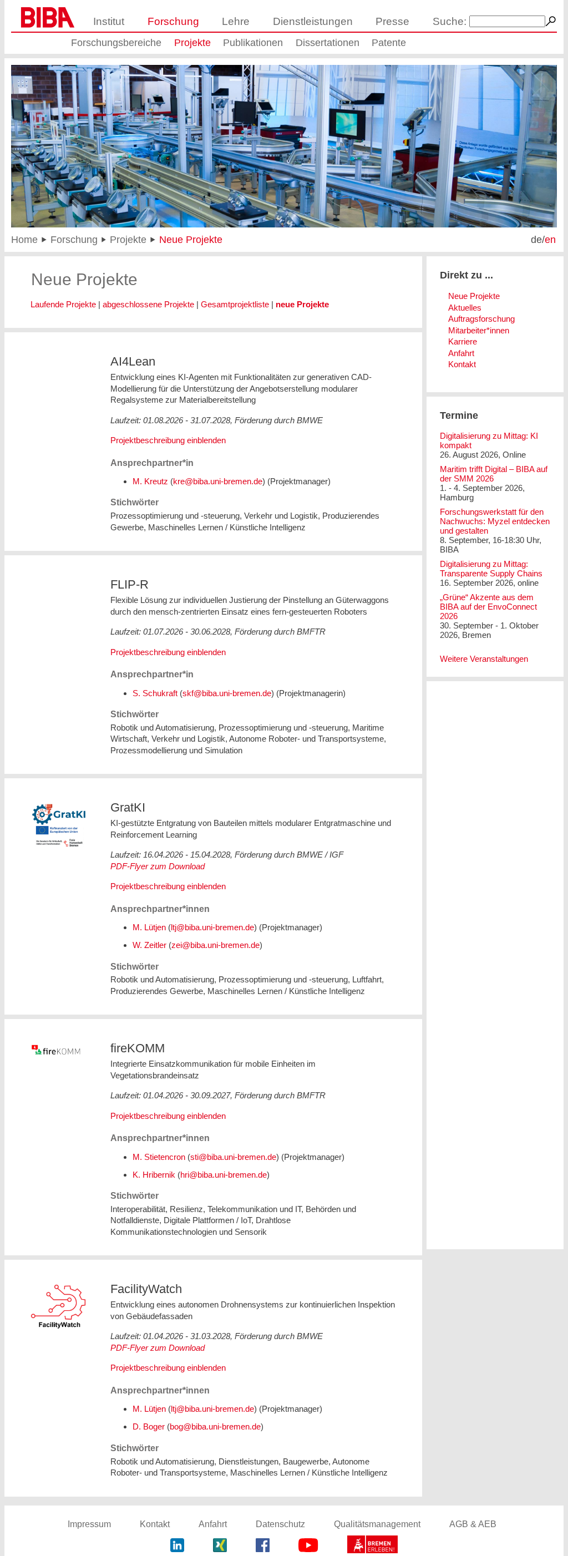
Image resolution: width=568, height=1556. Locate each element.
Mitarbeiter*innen (478, 330)
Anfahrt (461, 353)
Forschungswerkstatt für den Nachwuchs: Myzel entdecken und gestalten (495, 521)
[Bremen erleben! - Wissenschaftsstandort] (372, 1545)
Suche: (449, 21)
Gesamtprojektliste (235, 304)
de (536, 239)
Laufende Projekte (63, 304)
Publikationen (253, 42)
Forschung (173, 21)
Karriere (462, 341)
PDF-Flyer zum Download (157, 866)
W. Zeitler (149, 945)
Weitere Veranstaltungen (484, 658)
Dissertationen (327, 42)
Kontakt (462, 364)
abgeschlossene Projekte (148, 304)
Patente (389, 42)
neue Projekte (302, 304)
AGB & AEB (472, 1524)
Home (24, 239)
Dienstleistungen (313, 21)
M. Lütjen (149, 927)
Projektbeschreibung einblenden (168, 440)
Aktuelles (464, 307)
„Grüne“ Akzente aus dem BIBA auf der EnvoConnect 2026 (488, 606)
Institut (108, 21)
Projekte (192, 42)
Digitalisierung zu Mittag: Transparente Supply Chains (491, 568)
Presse (392, 21)
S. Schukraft (155, 693)
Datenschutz (280, 1524)
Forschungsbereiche (116, 42)
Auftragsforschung (481, 318)
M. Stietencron (159, 1157)
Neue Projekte (190, 239)
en (550, 239)
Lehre (236, 21)
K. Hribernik (154, 1174)
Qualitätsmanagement (377, 1524)
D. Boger (149, 1426)
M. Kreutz (150, 481)
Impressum (89, 1524)
